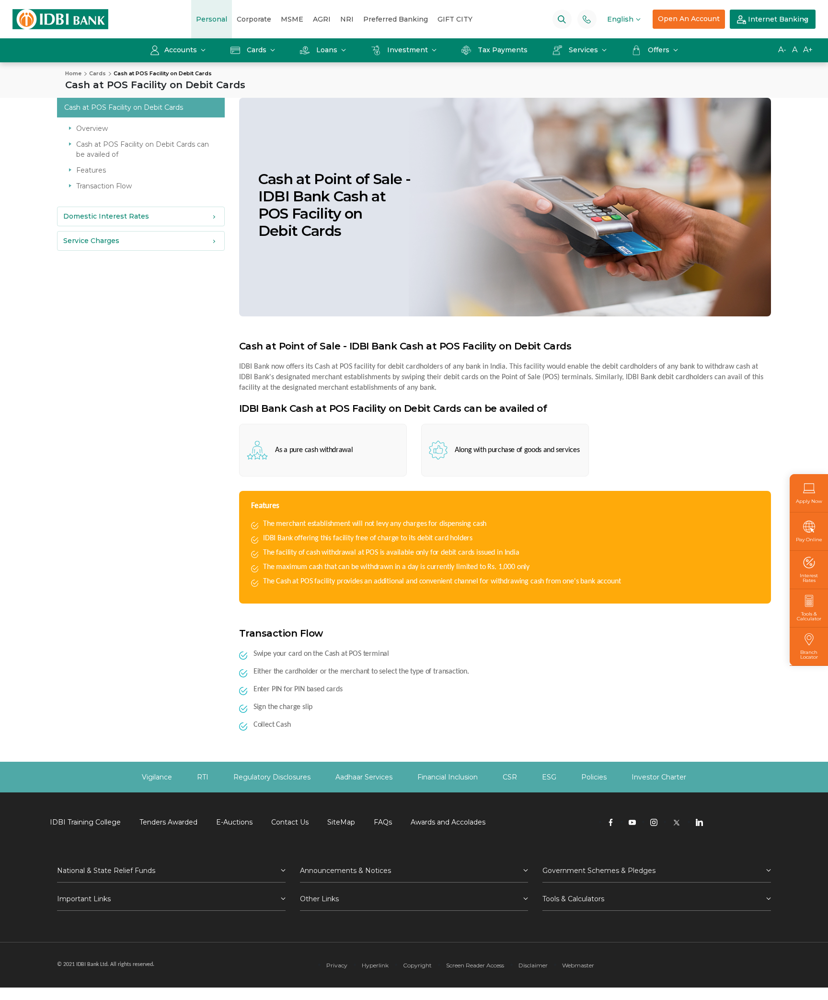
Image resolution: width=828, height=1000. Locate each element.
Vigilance (157, 777)
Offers (659, 50)
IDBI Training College (85, 822)
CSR (510, 777)
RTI (202, 777)
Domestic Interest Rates (106, 216)
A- (782, 49)
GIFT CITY (454, 19)
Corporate (254, 19)
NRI (347, 19)
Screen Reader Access (475, 965)
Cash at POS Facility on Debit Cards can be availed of (142, 149)
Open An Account (689, 18)
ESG (549, 777)
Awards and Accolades (448, 822)
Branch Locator (809, 654)
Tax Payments (503, 50)
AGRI (322, 19)
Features (91, 170)
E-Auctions (234, 822)
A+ (808, 49)
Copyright (417, 965)
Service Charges (91, 240)
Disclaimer (533, 965)
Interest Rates (809, 577)
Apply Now (809, 501)
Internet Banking (777, 19)
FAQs (383, 822)
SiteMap (341, 822)
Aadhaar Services (363, 777)
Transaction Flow (104, 186)
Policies (594, 777)
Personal (211, 19)
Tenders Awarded (168, 822)
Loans (326, 50)
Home (73, 73)
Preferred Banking (395, 19)
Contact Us (290, 822)
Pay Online (809, 539)
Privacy (336, 965)
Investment (407, 50)
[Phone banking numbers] (587, 18)
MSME (292, 19)
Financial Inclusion (447, 777)
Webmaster (578, 965)
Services (583, 50)
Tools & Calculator (809, 616)
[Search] (562, 18)
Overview (92, 128)
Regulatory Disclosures (271, 777)
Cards (256, 50)
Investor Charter (659, 777)
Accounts (181, 50)
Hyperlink (375, 965)
